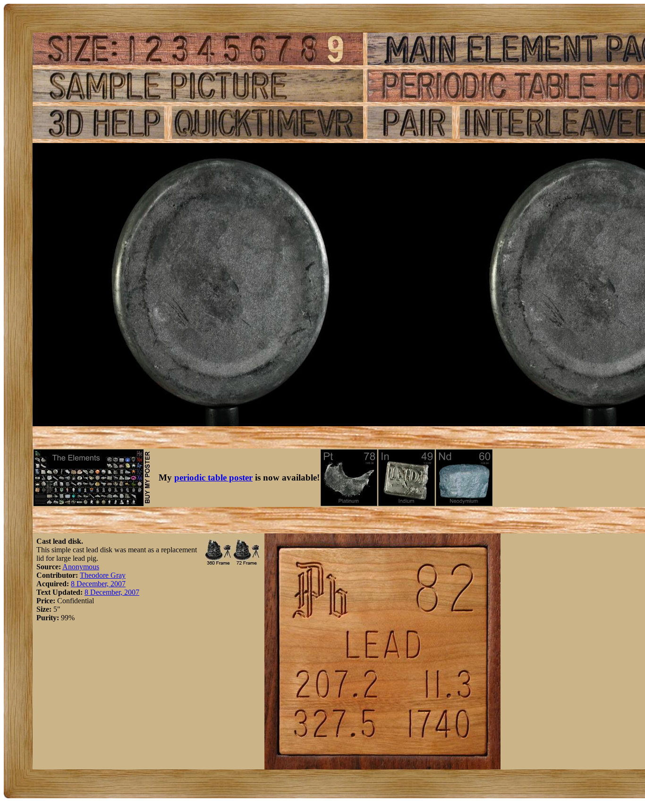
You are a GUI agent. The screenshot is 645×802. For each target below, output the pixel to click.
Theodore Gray (103, 575)
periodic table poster (213, 477)
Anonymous (80, 567)
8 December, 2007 (98, 584)
